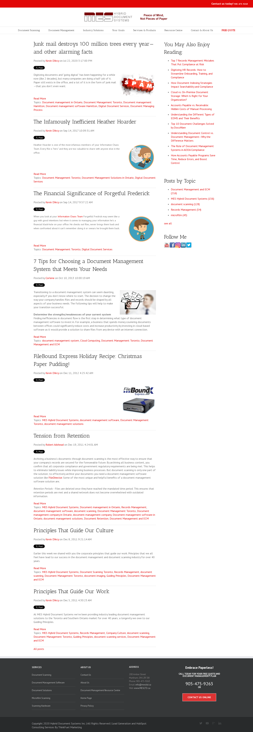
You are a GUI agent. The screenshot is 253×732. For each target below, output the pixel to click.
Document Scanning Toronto (96, 572)
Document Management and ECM (129, 518)
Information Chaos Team (70, 216)
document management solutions (63, 424)
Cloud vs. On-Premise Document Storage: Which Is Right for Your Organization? (189, 95)
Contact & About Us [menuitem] (202, 30)
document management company (92, 514)
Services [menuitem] (37, 667)
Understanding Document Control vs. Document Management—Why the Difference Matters (192, 136)
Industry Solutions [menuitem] (93, 30)
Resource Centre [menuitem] (173, 30)
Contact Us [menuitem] (86, 674)
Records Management (133, 507)
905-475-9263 (241, 4)
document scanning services (110, 636)
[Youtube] (206, 723)
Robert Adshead (55, 444)
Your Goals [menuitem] (118, 30)
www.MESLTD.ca (142, 688)
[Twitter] (199, 723)
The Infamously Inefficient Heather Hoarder (85, 121)
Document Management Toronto (103, 102)
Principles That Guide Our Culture (73, 530)
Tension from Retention (62, 435)
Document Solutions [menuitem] (42, 690)
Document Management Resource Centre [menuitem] (100, 690)
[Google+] (212, 723)
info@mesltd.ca (143, 684)
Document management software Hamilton (71, 106)
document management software (99, 420)
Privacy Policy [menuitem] (87, 705)
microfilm (179, 215)
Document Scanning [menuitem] (29, 30)
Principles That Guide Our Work (71, 591)
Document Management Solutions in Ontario (108, 177)
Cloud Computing (90, 340)
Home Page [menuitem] (86, 698)
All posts (39, 649)
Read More (40, 98)
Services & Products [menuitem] (144, 30)
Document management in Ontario (62, 102)
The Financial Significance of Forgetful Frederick (92, 193)
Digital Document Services (113, 106)
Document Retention (96, 518)
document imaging (94, 575)
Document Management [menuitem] (61, 30)
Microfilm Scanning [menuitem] (41, 698)
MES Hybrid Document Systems (60, 420)
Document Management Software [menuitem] (48, 682)
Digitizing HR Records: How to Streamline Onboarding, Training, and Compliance (192, 73)
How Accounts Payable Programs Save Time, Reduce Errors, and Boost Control (193, 159)
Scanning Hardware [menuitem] (41, 705)
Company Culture (116, 633)
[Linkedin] (218, 723)
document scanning (85, 511)
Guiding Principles (116, 575)
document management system (60, 340)
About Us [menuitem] (86, 667)
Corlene (50, 278)
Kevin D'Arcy (52, 60)
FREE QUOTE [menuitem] (228, 30)
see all (168, 223)
